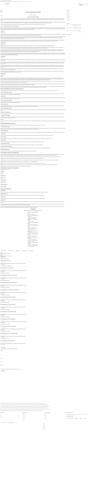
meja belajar (34, 403)
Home (1, 9)
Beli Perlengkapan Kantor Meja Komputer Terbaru (9, 275)
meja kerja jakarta (24, 250)
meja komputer (18, 403)
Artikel (3, 9)
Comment (2, 350)
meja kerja (29, 403)
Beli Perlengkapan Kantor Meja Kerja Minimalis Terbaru (10, 289)
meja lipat (21, 403)
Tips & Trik (68, 20)
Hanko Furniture (2, 18)
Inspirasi (6, 259)
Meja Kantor (68, 15)
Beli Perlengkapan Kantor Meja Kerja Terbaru (8, 297)
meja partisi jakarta (31, 250)
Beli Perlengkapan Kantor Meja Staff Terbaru (8, 304)
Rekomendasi (12, 259)
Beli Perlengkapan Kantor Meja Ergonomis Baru (8, 311)
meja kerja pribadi (37, 403)
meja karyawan (41, 403)
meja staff (44, 403)
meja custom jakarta (3, 250)
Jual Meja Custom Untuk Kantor (6, 260)
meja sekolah (32, 403)
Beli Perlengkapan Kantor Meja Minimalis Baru (8, 326)
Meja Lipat (23, 418)
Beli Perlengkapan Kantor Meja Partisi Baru (8, 340)
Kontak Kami (1, 417)
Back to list (2, 254)
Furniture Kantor (3, 259)
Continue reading (3, 264)
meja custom (24, 403)
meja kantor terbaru (18, 250)
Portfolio (1, 416)
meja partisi (12, 403)
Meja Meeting (68, 16)
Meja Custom (9, 259)
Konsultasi (45, 418)
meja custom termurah (11, 250)
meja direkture (26, 403)
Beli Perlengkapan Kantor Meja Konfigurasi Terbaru (9, 333)
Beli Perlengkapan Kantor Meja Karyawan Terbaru (9, 282)
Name (1, 358)
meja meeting (10, 403)
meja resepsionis (15, 403)
